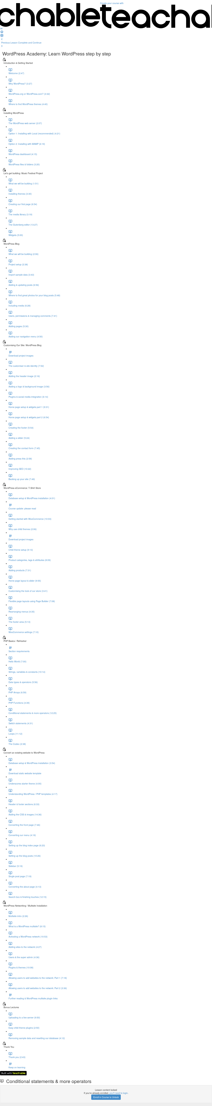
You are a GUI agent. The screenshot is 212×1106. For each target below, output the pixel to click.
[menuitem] (106, 35)
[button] (106, 32)
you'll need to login (118, 1093)
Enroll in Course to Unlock (106, 1097)
